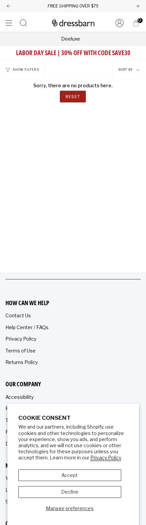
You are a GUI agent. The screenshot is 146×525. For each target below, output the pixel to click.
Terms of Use (20, 350)
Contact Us (18, 315)
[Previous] (8, 6)
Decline (69, 492)
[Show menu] (9, 23)
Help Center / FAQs (27, 327)
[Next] (137, 6)
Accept (69, 475)
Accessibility (19, 397)
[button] (23, 23)
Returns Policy (21, 362)
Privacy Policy (105, 457)
